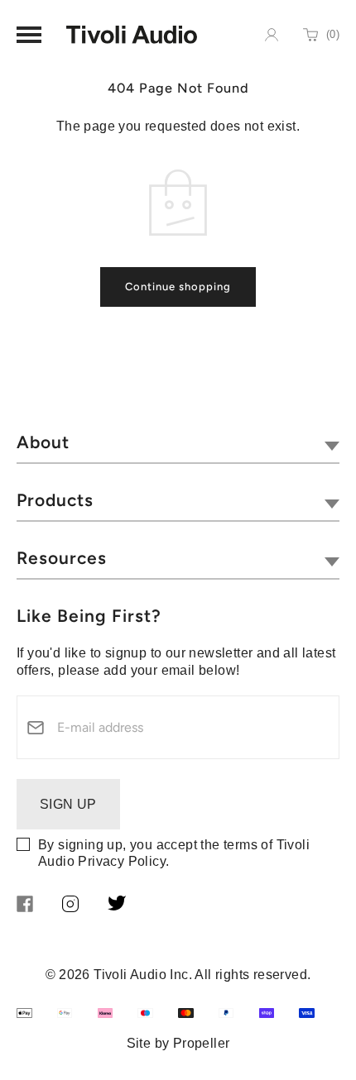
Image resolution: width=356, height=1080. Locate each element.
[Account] (271, 34)
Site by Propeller (178, 1043)
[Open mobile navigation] (29, 35)
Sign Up (68, 804)
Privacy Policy (122, 861)
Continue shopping (178, 286)
